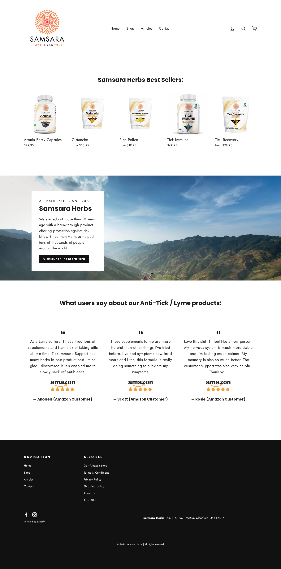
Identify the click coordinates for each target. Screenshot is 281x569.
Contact (165, 28)
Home (115, 28)
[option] (63, 366)
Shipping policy (94, 486)
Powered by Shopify (34, 521)
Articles (146, 28)
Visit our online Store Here (64, 259)
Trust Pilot (90, 500)
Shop (130, 28)
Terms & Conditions (96, 473)
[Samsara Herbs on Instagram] (34, 514)
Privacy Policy (93, 479)
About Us (90, 493)
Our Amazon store (96, 465)
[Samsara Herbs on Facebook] (26, 514)
